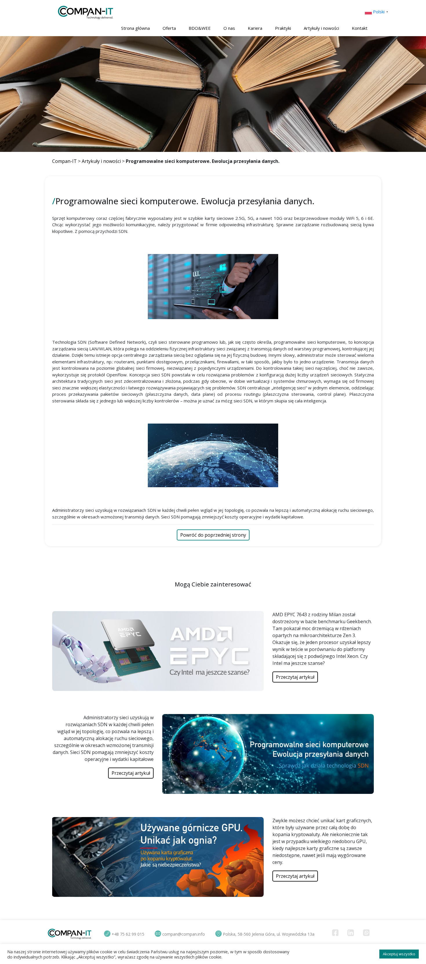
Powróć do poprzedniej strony (213, 535)
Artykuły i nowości (321, 28)
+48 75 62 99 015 (128, 934)
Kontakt (359, 28)
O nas (229, 28)
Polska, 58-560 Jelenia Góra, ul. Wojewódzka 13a (268, 934)
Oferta (169, 28)
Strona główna (135, 28)
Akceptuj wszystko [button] (399, 953)
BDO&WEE (200, 28)
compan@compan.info (183, 934)
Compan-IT (64, 161)
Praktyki (283, 28)
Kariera (255, 28)
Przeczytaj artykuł (295, 677)
